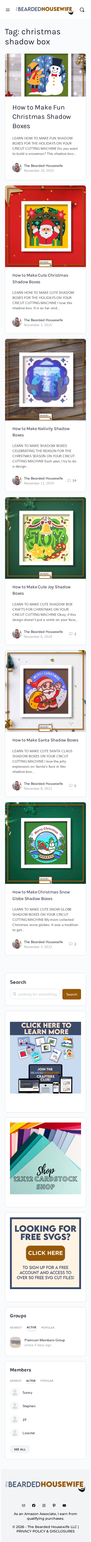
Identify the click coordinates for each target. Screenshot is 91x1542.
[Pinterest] (55, 1505)
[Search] (82, 9)
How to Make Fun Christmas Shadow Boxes (41, 116)
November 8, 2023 (38, 788)
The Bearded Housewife (43, 165)
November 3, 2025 (38, 324)
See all (20, 1449)
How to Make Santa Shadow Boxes (45, 740)
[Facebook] (35, 1505)
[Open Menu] (8, 9)
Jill (24, 1419)
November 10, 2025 (39, 170)
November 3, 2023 (38, 946)
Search (18, 981)
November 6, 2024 (38, 636)
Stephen (29, 1406)
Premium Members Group (45, 1339)
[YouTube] (66, 1505)
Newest (16, 1327)
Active (32, 1327)
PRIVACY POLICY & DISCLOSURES (46, 1531)
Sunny (27, 1392)
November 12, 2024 (39, 483)
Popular (47, 1327)
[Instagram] (45, 1505)
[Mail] (25, 1505)
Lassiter (29, 1433)
